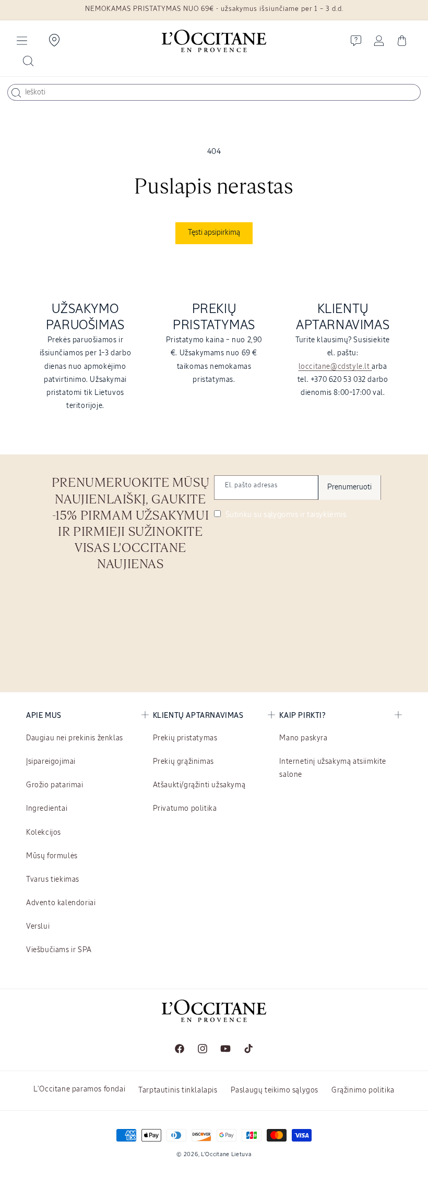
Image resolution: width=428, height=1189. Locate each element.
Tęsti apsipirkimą (214, 232)
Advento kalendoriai (61, 903)
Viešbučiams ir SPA (59, 950)
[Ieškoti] (16, 93)
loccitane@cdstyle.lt (335, 366)
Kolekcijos (43, 832)
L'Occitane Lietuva (226, 1154)
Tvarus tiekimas (52, 879)
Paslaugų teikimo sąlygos (274, 1090)
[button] (21, 40)
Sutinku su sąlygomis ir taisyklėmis (285, 515)
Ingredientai (46, 808)
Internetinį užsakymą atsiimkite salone (332, 768)
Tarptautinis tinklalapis (177, 1090)
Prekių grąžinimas (183, 761)
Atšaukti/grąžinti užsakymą (199, 785)
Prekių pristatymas (185, 738)
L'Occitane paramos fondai (79, 1089)
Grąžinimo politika (363, 1090)
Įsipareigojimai (51, 761)
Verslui (38, 926)
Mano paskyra (303, 738)
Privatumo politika (185, 808)
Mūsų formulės (52, 856)
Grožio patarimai (55, 785)
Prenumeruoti (349, 487)
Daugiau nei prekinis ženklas (74, 738)
